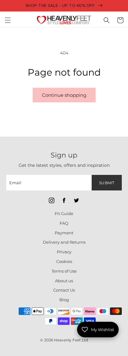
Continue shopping (64, 95)
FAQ (64, 223)
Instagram (51, 200)
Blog (64, 299)
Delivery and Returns (64, 242)
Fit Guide (64, 213)
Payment (64, 232)
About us (64, 280)
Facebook (64, 200)
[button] (8, 20)
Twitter (76, 200)
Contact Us (64, 290)
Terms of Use (64, 271)
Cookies (64, 261)
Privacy (64, 251)
